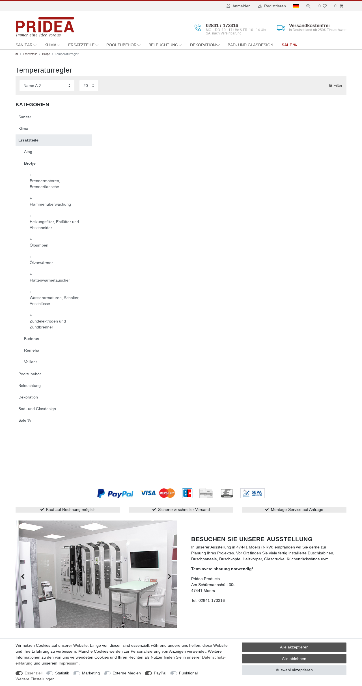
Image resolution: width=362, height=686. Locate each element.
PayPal (160, 673)
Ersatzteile (81, 45)
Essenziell (33, 673)
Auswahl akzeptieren (294, 670)
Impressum (69, 663)
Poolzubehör (121, 45)
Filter (337, 85)
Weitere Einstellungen (35, 679)
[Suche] (308, 6)
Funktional (188, 673)
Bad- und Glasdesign (250, 45)
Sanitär (24, 45)
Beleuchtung (163, 45)
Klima (50, 45)
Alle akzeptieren (294, 647)
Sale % (289, 45)
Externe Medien (127, 673)
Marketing (91, 673)
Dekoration (203, 45)
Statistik (62, 673)
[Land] (296, 6)
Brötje (46, 54)
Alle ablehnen (294, 658)
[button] (23, 577)
